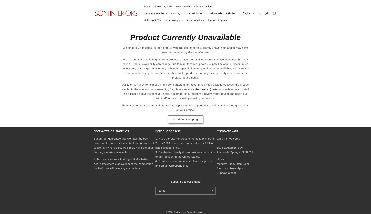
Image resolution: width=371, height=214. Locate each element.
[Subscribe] (211, 191)
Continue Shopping (185, 119)
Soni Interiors (180, 212)
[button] (155, 13)
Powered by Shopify (196, 212)
